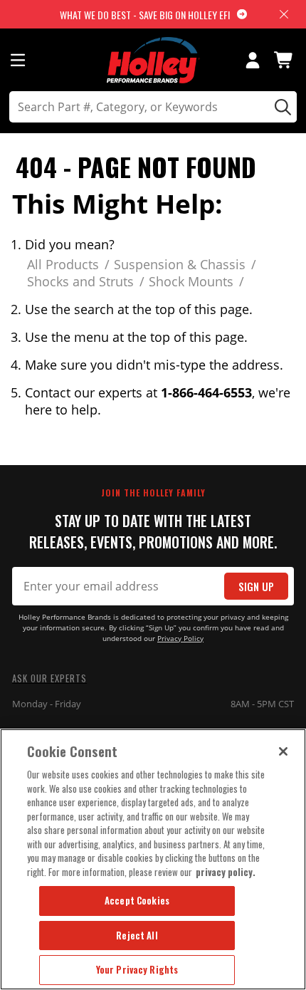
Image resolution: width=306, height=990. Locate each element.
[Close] (283, 751)
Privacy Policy (180, 638)
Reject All (136, 935)
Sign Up (256, 586)
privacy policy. (225, 872)
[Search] (281, 107)
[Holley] (153, 60)
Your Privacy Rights (137, 969)
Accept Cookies (137, 900)
